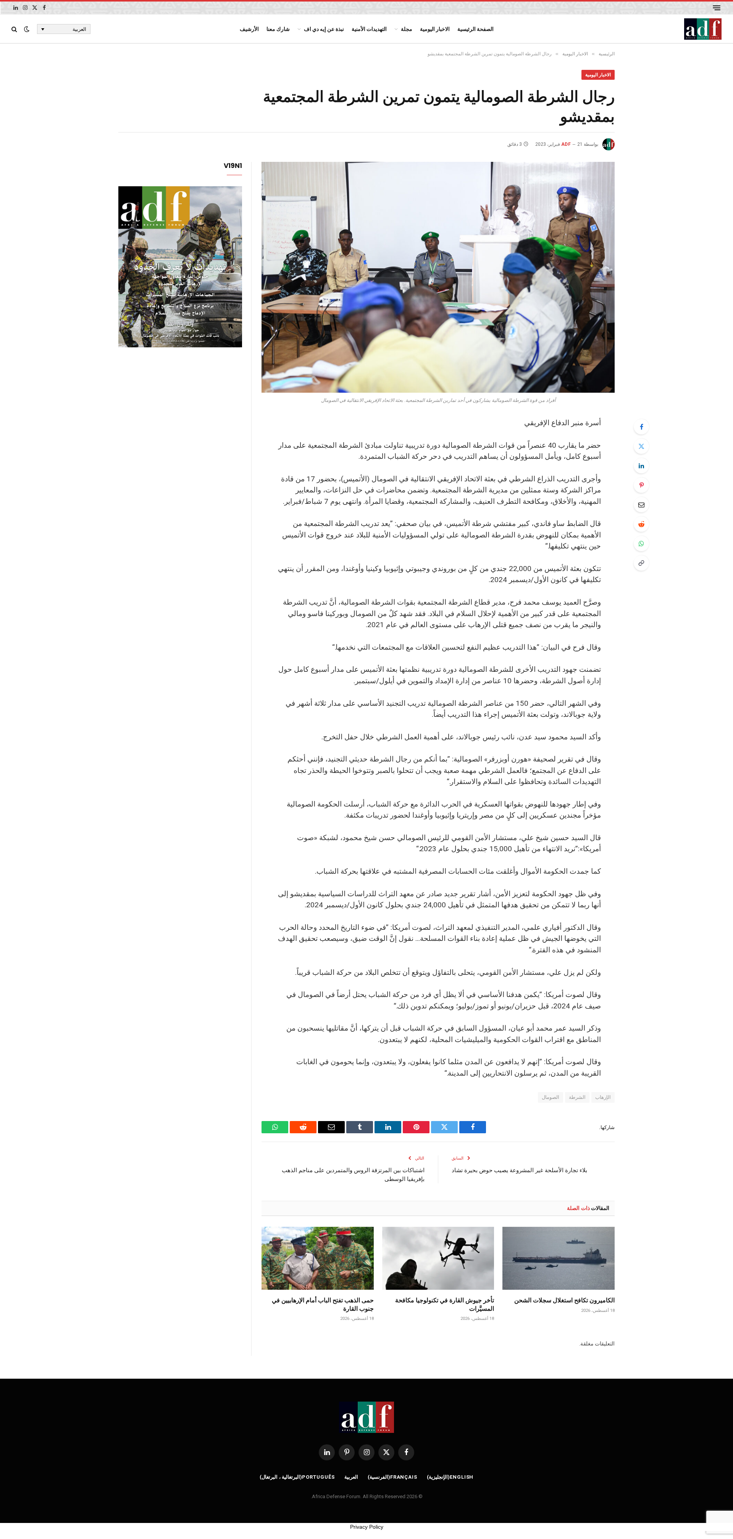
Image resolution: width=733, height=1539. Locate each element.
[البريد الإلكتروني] (641, 504)
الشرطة (577, 1097)
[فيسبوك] (641, 426)
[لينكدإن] (641, 465)
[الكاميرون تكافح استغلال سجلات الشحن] (558, 1258)
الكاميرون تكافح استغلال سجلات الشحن (564, 1300)
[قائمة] (716, 8)
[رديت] (641, 524)
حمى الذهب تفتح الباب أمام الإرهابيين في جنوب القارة (323, 1304)
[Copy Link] (641, 563)
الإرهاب (603, 1097)
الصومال (550, 1097)
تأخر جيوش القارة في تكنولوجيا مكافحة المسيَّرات (444, 1304)
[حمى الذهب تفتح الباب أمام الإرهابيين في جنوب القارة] (318, 1258)
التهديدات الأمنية (369, 29)
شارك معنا (278, 29)
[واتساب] (641, 543)
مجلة (406, 29)
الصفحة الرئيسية (475, 29)
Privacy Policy (366, 1527)
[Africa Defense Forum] (703, 29)
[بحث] (15, 29)
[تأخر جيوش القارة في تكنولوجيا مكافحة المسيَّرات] (438, 1258)
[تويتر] (641, 446)
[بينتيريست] (641, 485)
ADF (566, 144)
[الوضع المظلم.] (26, 29)
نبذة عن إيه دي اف (324, 29)
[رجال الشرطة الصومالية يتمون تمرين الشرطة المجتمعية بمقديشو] (438, 277)
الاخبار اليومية (435, 29)
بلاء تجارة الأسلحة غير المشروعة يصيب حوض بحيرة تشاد (519, 1170)
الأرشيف (249, 29)
